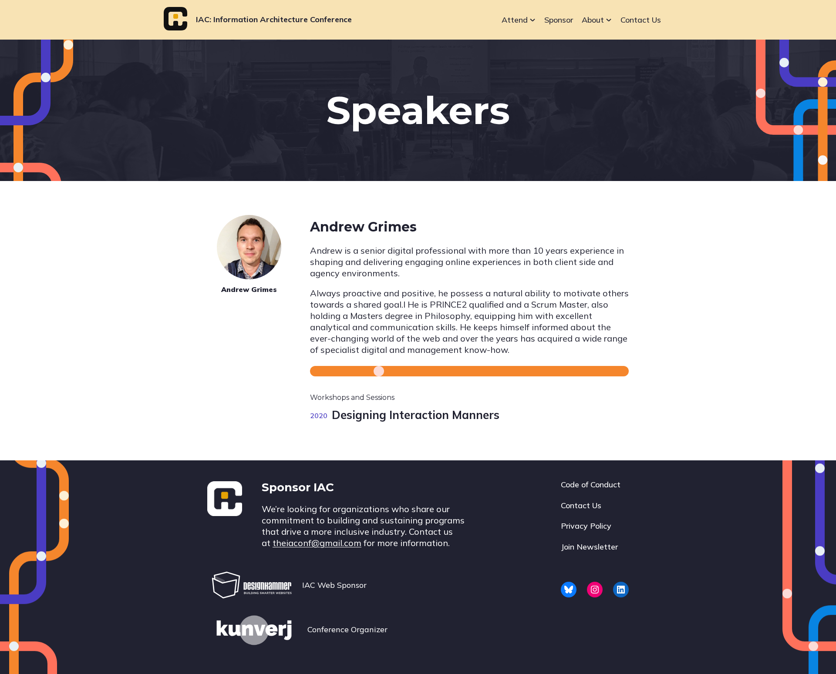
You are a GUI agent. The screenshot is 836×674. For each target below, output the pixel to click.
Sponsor (558, 20)
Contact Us (640, 20)
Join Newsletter (589, 547)
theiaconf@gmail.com (317, 542)
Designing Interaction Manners (415, 415)
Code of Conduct (590, 485)
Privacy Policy (586, 526)
